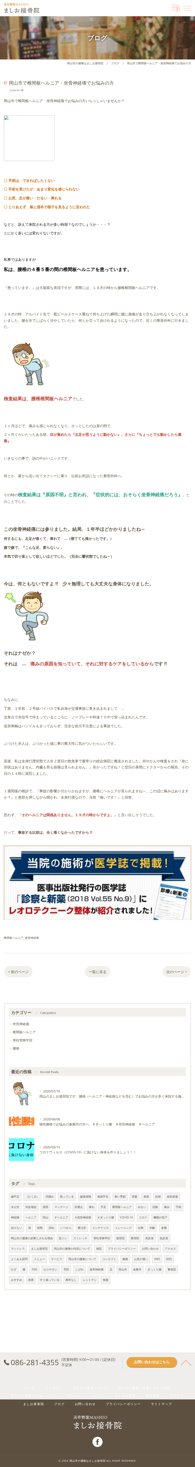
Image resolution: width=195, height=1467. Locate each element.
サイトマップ (161, 1404)
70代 (34, 1269)
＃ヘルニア (61, 1217)
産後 (146, 1196)
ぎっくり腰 (154, 1269)
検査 (105, 1280)
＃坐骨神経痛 (82, 1217)
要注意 (82, 1228)
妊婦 (158, 1196)
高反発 (149, 1238)
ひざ (14, 1269)
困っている (67, 1196)
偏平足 (15, 1196)
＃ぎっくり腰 (105, 1217)
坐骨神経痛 (32, 938)
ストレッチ (80, 1238)
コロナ (143, 1217)
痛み (167, 1207)
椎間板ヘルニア (13, 938)
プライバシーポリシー (122, 1248)
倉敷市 (137, 1269)
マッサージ (61, 1207)
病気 (40, 1228)
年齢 (152, 1228)
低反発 (164, 1238)
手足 (103, 1207)
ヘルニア (31, 1217)
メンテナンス (100, 1228)
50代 (157, 1259)
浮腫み (49, 1196)
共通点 (78, 1207)
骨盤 (134, 1196)
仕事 (140, 1228)
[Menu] (187, 7)
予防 (66, 1269)
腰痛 (16, 1048)
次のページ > (176, 971)
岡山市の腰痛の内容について (72, 1248)
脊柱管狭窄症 (22, 1040)
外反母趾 (31, 1207)
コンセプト (109, 1259)
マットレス (18, 1248)
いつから (66, 1228)
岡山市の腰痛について (82, 1259)
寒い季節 (120, 1196)
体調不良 (102, 1196)
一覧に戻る (97, 971)
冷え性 (15, 1207)
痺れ (91, 1207)
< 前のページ (18, 971)
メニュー (39, 1259)
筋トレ (63, 1238)
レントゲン (90, 1280)
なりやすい (50, 1269)
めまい (142, 1207)
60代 (169, 1259)
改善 (31, 1280)
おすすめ (16, 1280)
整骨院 (135, 1238)
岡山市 (123, 1269)
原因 (45, 1207)
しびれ (79, 1269)
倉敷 (164, 1228)
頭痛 (155, 1207)
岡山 (45, 1217)
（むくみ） (32, 1196)
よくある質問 (19, 1259)
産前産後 (172, 1196)
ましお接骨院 (39, 1248)
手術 (178, 1207)
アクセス (170, 1248)
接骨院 (120, 1238)
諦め (51, 1228)
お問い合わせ (150, 1248)
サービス (56, 1259)
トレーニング (123, 1228)
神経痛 (15, 1217)
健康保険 (85, 1196)
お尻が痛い (141, 1259)
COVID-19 (126, 1217)
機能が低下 (160, 1217)
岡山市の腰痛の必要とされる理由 (32, 1238)
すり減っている (49, 1280)
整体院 (172, 1269)
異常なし (71, 1280)
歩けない (16, 1228)
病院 (99, 1248)
